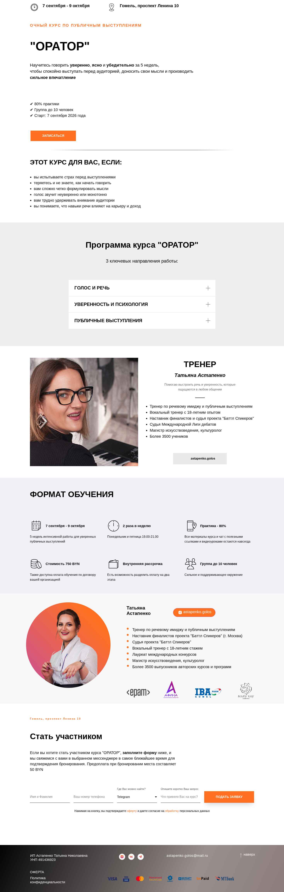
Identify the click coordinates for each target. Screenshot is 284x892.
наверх (249, 854)
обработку (172, 810)
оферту (132, 810)
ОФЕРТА (37, 872)
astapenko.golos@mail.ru (187, 856)
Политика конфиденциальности (47, 880)
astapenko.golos (197, 612)
